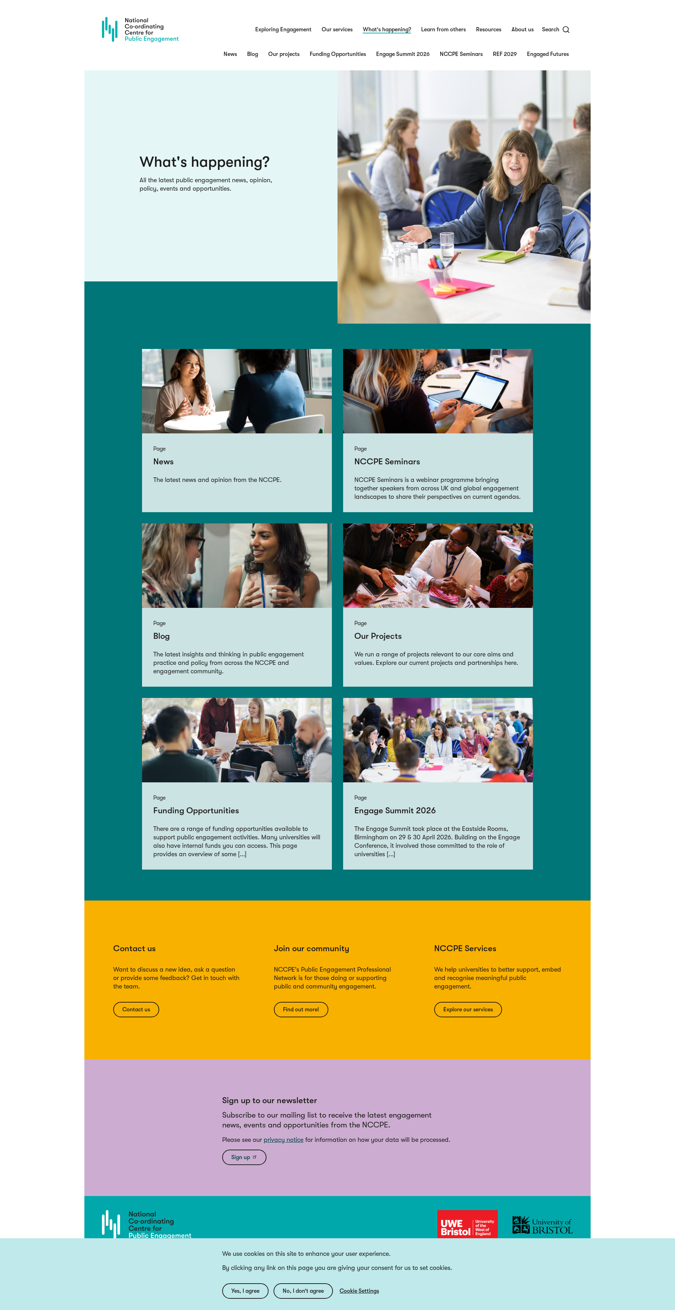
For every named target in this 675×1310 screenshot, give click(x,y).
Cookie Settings (359, 1291)
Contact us (136, 1009)
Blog (252, 54)
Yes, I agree (245, 1291)
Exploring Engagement (283, 29)
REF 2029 (505, 54)
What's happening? (387, 29)
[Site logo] (140, 29)
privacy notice (283, 1139)
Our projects (284, 54)
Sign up (240, 1157)
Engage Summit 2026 (403, 54)
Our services (337, 29)
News (230, 54)
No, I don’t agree (303, 1291)
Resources (488, 29)
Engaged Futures (548, 54)
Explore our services (468, 1009)
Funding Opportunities (338, 54)
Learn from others (443, 29)
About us (523, 29)
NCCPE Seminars (461, 54)
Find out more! (301, 1009)
